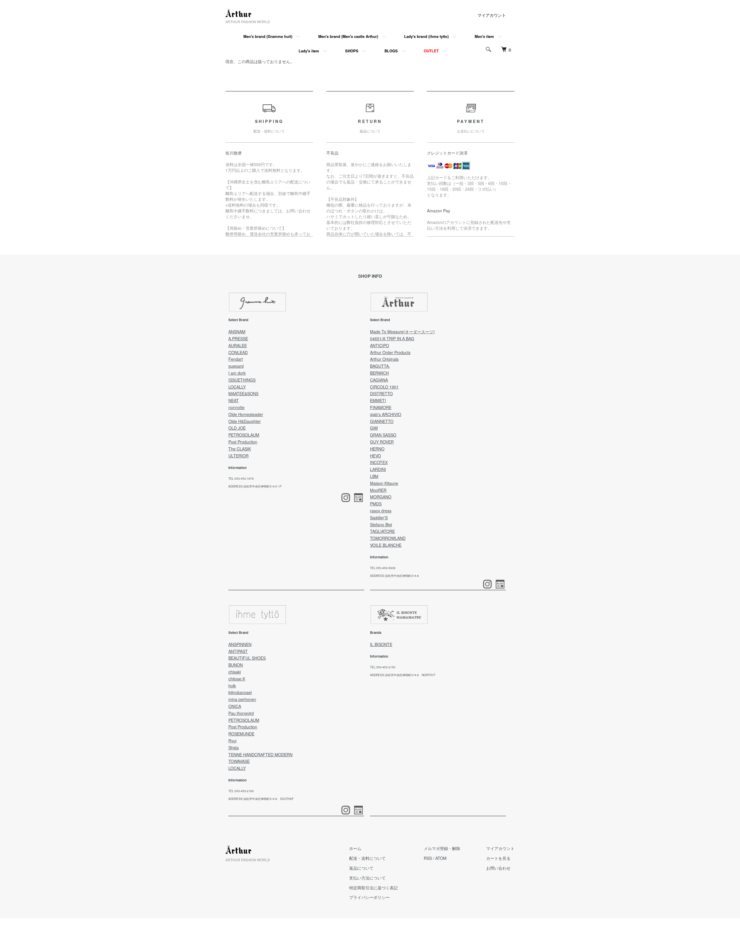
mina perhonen (242, 699)
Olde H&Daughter (244, 421)
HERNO (377, 449)
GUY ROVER (382, 442)
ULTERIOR (238, 456)
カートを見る (498, 858)
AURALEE (237, 345)
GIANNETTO (381, 421)
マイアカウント (492, 15)
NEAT (233, 400)
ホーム (355, 848)
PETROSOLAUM (243, 435)
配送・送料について (367, 858)
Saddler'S (379, 517)
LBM (374, 476)
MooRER (378, 490)
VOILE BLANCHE (386, 545)
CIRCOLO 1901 (384, 387)
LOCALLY (237, 387)
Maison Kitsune (384, 483)
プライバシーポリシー (369, 897)
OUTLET (431, 51)
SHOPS (351, 51)
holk (232, 686)
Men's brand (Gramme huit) (267, 36)
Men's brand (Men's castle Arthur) (348, 36)
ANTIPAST (238, 651)
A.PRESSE (238, 338)
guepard (236, 366)
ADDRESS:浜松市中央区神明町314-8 (394, 576)
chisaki (234, 672)
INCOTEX (379, 462)
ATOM (441, 858)
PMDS (376, 504)
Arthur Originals (384, 359)
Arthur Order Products (390, 352)
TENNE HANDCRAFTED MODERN (260, 754)
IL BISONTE (381, 644)
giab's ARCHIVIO (385, 414)
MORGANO (380, 497)
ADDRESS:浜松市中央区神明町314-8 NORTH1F (402, 675)
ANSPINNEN (239, 644)
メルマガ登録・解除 (442, 848)
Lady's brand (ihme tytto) (426, 36)
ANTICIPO (379, 345)
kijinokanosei (240, 692)
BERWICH (379, 373)
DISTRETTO (381, 393)
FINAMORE (380, 407)
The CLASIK (239, 449)
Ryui (232, 741)
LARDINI (378, 469)
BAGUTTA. (380, 366)
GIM (374, 428)
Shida (233, 747)
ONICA (234, 706)
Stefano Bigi (381, 524)
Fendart (235, 359)
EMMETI (378, 400)
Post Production (242, 442)
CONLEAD (238, 352)
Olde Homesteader (245, 414)
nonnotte (236, 407)
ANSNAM (236, 331)
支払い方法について (367, 878)
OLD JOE (237, 428)
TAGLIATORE (382, 531)
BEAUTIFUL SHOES (247, 658)
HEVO (375, 456)
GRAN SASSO (383, 435)
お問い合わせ (498, 868)
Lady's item (309, 51)
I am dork (237, 373)
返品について (361, 868)
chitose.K (236, 679)
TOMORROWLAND (388, 538)
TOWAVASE (239, 761)
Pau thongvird (241, 713)
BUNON (235, 665)
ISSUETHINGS (242, 380)
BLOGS (391, 51)
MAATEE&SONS (243, 393)
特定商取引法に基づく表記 (373, 887)
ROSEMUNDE (241, 734)
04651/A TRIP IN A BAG (392, 338)
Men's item (484, 36)
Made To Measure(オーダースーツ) (402, 331)
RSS (428, 858)
